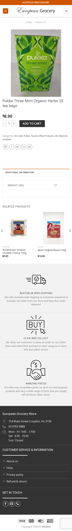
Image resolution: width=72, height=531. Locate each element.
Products (40, 22)
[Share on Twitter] (17, 147)
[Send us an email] (11, 504)
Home (29, 22)
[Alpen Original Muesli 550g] (53, 228)
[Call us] (17, 504)
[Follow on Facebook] (5, 504)
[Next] (69, 237)
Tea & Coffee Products (42, 135)
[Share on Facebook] (11, 147)
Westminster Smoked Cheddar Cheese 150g (14, 251)
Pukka (27, 135)
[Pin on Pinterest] (29, 147)
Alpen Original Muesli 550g (52, 250)
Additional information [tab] (19, 172)
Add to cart (32, 123)
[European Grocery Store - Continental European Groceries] (36, 11)
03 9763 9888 (17, 426)
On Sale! (18, 135)
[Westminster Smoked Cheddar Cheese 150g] (18, 228)
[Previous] (2, 237)
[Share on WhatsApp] (5, 147)
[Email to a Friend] (23, 147)
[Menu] (5, 11)
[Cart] (66, 11)
